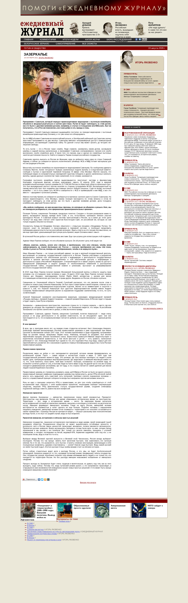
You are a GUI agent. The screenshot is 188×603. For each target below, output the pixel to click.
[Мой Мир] (48, 479)
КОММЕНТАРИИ (48, 39)
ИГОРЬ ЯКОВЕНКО (46, 58)
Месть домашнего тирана (137, 200)
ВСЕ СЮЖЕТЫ (89, 43)
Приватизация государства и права (42, 534)
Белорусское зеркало (36, 43)
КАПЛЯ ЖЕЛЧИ (92, 39)
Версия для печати (88, 483)
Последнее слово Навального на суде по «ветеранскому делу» (53, 532)
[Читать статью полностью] (142, 84)
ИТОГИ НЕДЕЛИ (70, 39)
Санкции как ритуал (35, 530)
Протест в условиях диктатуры (140, 266)
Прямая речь (131, 160)
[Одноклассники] (45, 479)
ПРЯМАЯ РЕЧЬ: (131, 74)
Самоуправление (65, 43)
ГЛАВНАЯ (28, 39)
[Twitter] (42, 479)
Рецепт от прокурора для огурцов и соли (44, 540)
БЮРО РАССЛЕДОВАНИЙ (119, 39)
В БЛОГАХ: (128, 105)
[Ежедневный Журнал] (42, 35)
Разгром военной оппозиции (139, 133)
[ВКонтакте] (39, 479)
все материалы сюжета (153, 308)
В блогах (128, 173)
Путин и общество (35, 48)
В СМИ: (127, 90)
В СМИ (127, 188)
